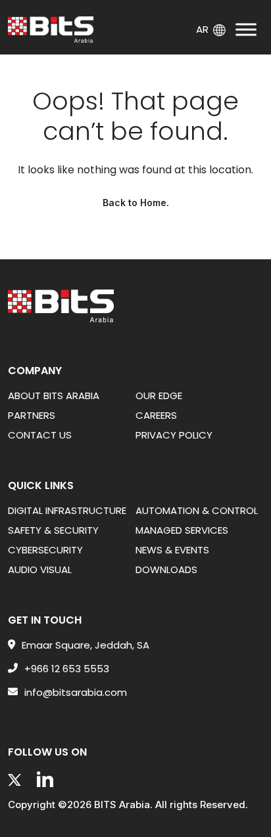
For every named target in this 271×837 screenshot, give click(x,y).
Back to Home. (136, 202)
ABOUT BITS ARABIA (53, 395)
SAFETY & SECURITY (53, 530)
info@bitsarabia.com (75, 692)
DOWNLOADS (166, 569)
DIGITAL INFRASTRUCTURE (67, 510)
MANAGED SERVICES (182, 530)
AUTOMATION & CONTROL (197, 510)
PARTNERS (31, 415)
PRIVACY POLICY (174, 435)
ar (202, 28)
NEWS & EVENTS (172, 550)
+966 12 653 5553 (66, 669)
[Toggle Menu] (246, 30)
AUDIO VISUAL (40, 569)
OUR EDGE (159, 395)
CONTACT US (40, 435)
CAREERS (156, 415)
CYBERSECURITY (45, 550)
